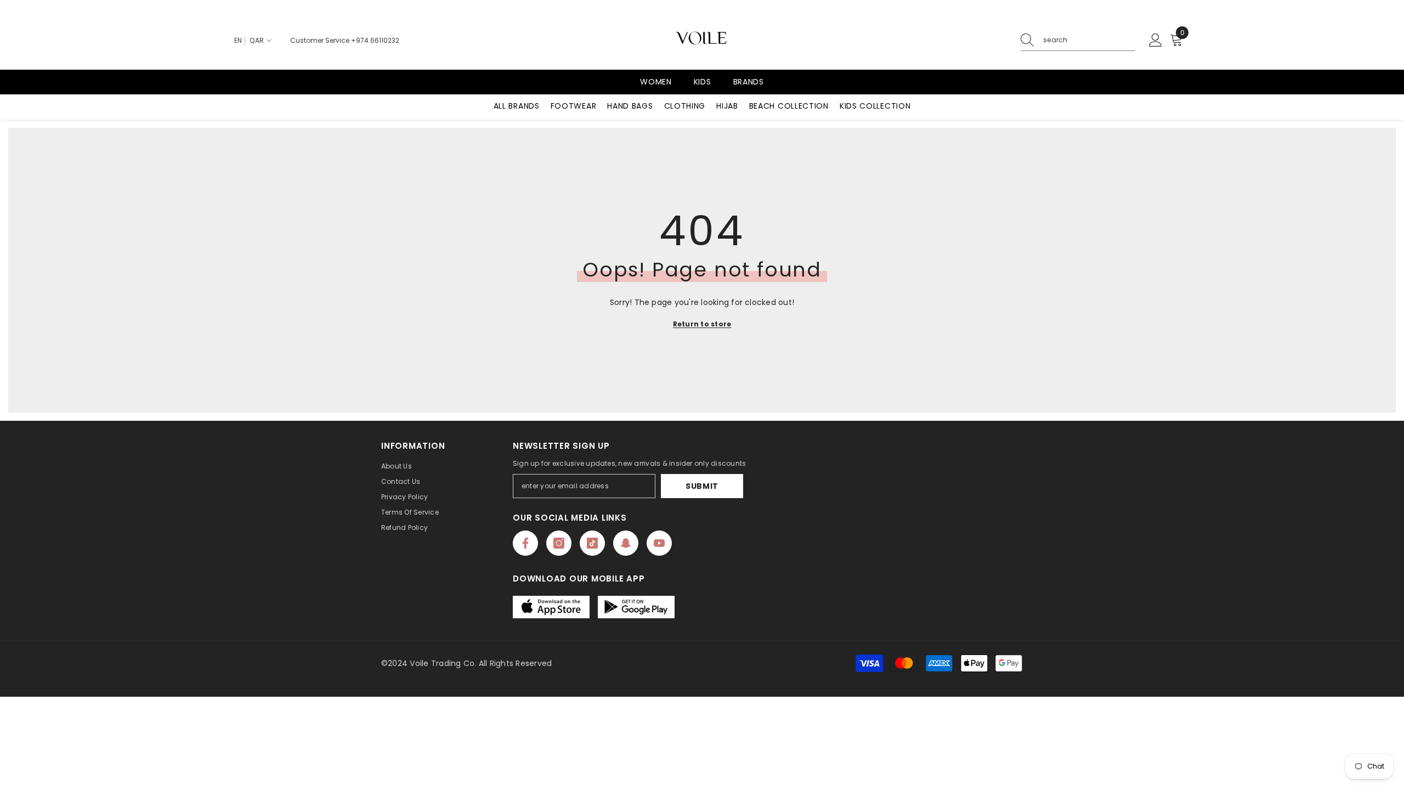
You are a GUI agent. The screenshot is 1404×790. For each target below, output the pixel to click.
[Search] (1078, 40)
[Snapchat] (625, 543)
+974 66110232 (375, 40)
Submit (702, 486)
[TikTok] (592, 543)
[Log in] (1155, 40)
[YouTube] (659, 543)
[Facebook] (525, 543)
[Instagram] (558, 543)
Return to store (702, 324)
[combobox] (1089, 40)
